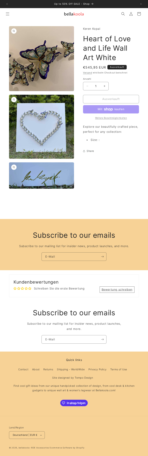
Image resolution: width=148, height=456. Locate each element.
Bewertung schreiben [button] (117, 289)
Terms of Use (118, 369)
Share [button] (90, 150)
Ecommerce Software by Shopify (67, 447)
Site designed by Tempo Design (72, 377)
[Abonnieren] (102, 256)
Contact (23, 369)
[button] (8, 14)
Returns (48, 369)
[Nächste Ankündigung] (141, 4)
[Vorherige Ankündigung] (7, 4)
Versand (87, 72)
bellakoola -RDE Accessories (34, 447)
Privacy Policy (97, 369)
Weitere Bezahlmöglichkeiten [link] (111, 118)
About (36, 369)
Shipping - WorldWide (71, 369)
